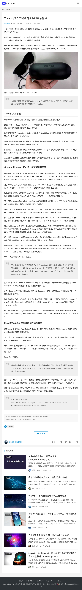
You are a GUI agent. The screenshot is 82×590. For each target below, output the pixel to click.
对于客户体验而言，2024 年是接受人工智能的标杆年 (52, 515)
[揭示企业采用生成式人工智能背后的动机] (15, 483)
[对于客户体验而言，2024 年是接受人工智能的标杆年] (15, 519)
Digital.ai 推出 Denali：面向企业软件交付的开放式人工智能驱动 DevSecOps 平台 (52, 555)
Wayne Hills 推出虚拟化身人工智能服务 (47, 495)
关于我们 (58, 581)
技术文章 (40, 581)
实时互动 (22, 581)
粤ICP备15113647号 (49, 584)
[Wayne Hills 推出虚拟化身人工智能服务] (15, 501)
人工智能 (10, 426)
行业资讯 (37, 23)
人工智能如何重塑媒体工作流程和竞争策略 (48, 535)
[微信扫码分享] (61, 442)
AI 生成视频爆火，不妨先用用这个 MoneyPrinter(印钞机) (44, 458)
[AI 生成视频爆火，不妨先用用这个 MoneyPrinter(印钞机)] (15, 462)
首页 (3, 9)
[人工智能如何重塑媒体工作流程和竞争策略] (15, 540)
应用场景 (49, 581)
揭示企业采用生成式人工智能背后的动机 (47, 477)
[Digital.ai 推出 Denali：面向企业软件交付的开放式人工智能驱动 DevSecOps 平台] (15, 558)
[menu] (77, 3)
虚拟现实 (7, 23)
